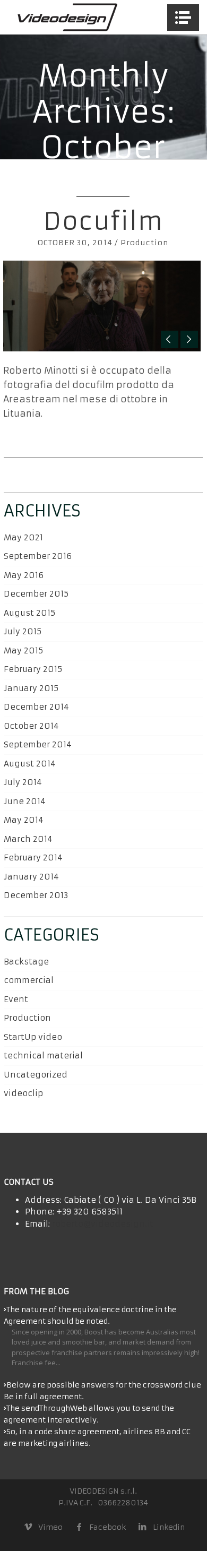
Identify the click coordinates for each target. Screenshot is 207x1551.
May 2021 (23, 537)
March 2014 (28, 839)
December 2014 (36, 707)
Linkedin (168, 1527)
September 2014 (38, 744)
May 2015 (23, 650)
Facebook (107, 1527)
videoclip (23, 1093)
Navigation (183, 17)
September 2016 (38, 556)
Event (16, 999)
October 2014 (31, 726)
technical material (43, 1055)
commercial (29, 980)
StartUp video (33, 1037)
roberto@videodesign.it (102, 1224)
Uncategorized (35, 1075)
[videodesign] (66, 17)
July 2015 (22, 631)
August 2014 (30, 764)
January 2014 (31, 877)
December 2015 (36, 594)
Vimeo (50, 1527)
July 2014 (23, 782)
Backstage (26, 962)
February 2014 (33, 857)
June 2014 (25, 801)
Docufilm (103, 221)
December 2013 (36, 895)
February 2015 (33, 669)
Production (144, 242)
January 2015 (31, 688)
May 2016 (24, 575)
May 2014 (24, 820)
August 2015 (29, 613)
